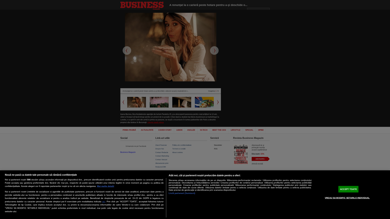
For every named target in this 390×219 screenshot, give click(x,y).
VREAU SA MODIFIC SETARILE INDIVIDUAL (347, 197)
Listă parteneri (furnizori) (182, 193)
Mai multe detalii (105, 186)
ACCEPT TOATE (348, 189)
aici (103, 201)
